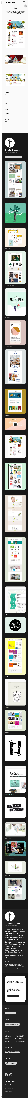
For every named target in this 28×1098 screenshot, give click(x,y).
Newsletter (12, 1063)
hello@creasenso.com (12, 1052)
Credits (6, 1093)
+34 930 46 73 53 (20, 1040)
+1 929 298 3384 (19, 1036)
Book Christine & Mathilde (13, 157)
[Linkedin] (10, 1074)
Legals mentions (9, 1088)
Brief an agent (10, 1013)
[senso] (1, 2)
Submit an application (12, 1024)
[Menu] (24, 2)
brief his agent (13, 995)
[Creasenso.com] (10, 2)
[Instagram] (6, 1074)
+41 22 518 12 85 (19, 1038)
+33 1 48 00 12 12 (19, 1035)
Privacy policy (8, 1091)
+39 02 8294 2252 (20, 1041)
